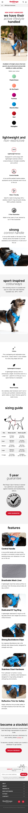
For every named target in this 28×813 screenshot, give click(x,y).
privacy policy (22, 777)
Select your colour (14, 71)
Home (2, 5)
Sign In (26, 2)
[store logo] (14, 2)
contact (19, 737)
